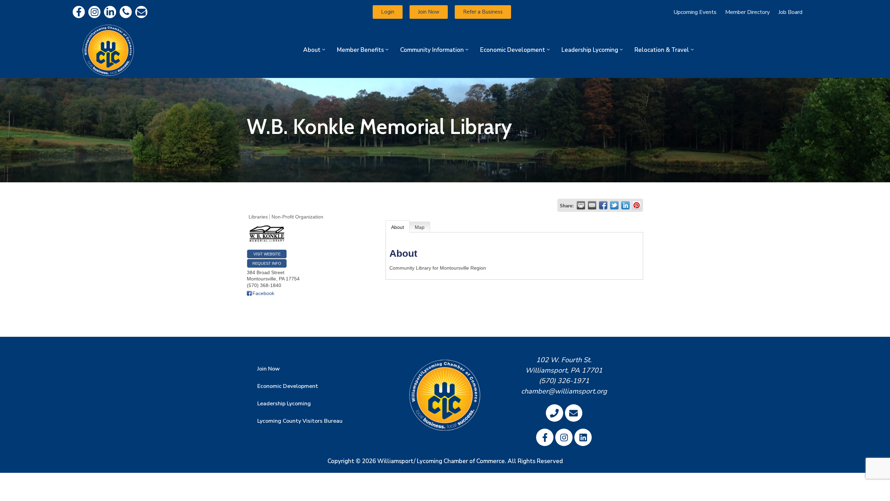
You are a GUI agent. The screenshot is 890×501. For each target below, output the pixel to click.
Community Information (432, 50)
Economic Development (512, 50)
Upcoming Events (695, 12)
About (312, 50)
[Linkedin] (110, 12)
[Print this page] (581, 205)
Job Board (790, 12)
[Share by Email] (592, 205)
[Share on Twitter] (614, 205)
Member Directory (747, 12)
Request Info (266, 263)
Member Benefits (360, 50)
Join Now (268, 369)
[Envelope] (141, 12)
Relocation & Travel (661, 50)
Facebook (263, 293)
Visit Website (267, 254)
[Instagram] (94, 12)
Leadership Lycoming (589, 50)
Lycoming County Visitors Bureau (299, 421)
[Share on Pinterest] (636, 205)
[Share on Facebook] (603, 205)
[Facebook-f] (79, 12)
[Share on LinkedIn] (625, 205)
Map (419, 227)
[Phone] (126, 12)
